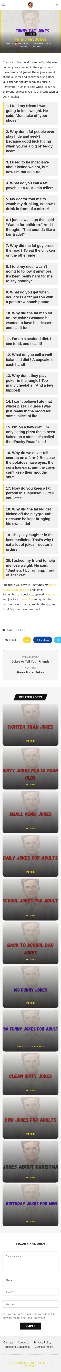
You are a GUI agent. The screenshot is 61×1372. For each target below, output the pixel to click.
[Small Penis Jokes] (30, 812)
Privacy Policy (42, 1342)
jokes (19, 630)
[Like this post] (28, 640)
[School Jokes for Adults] (30, 900)
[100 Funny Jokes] (30, 987)
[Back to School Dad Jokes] (30, 943)
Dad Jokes (23, 43)
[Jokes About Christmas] (30, 1162)
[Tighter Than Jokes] (30, 725)
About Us (23, 1342)
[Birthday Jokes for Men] (30, 1205)
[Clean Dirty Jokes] (30, 1074)
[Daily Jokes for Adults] (30, 856)
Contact (8, 1342)
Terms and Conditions (16, 1346)
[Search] (57, 5)
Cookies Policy (44, 1346)
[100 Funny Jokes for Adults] (30, 1031)
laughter (49, 594)
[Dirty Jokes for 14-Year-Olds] (30, 768)
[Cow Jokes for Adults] (30, 1118)
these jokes (26, 599)
